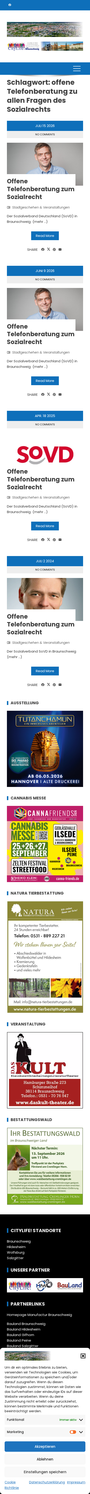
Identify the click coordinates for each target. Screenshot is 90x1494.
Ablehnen (45, 1459)
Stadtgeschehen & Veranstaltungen (41, 207)
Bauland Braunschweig (26, 1323)
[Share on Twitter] (48, 249)
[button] (83, 1356)
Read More (45, 235)
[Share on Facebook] (43, 249)
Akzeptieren (45, 1446)
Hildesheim (16, 1246)
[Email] (60, 249)
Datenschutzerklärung (47, 1482)
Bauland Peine (19, 1340)
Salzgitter (15, 1257)
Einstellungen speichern (45, 1472)
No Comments (45, 134)
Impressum (76, 1482)
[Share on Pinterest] (54, 249)
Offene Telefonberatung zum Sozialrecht (41, 189)
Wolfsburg (15, 1252)
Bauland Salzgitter (22, 1345)
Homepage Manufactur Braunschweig (39, 1314)
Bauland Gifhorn (20, 1334)
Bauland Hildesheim (23, 1329)
